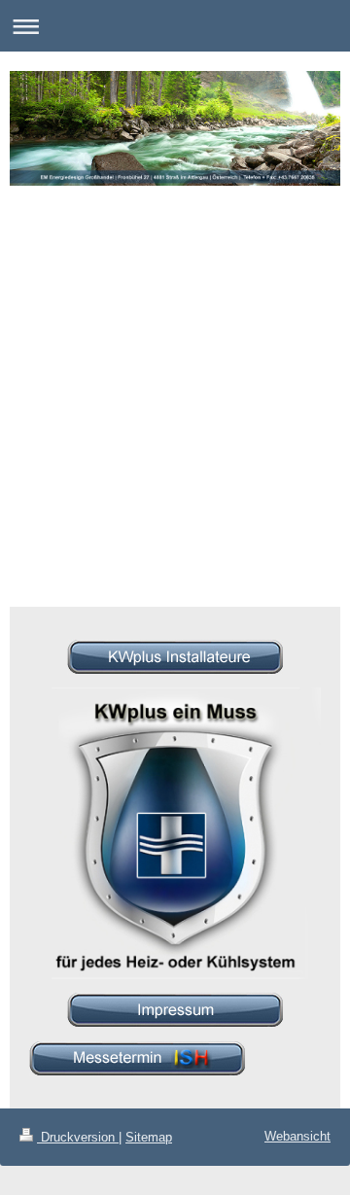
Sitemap (148, 1137)
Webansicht (297, 1136)
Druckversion (78, 1137)
